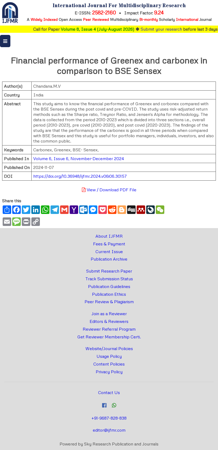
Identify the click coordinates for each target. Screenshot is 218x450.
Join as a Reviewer (109, 313)
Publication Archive (109, 259)
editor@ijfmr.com (109, 430)
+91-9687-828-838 (109, 418)
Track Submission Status (109, 278)
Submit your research (157, 29)
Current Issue (109, 251)
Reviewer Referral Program (109, 329)
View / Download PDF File (111, 189)
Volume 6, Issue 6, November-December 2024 (78, 158)
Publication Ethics (109, 294)
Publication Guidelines (109, 286)
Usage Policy (109, 356)
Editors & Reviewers (109, 321)
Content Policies (109, 364)
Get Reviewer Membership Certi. (109, 336)
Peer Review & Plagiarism (109, 301)
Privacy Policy (109, 371)
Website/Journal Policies (109, 348)
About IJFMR (109, 236)
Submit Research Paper (109, 271)
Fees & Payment (109, 243)
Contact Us (109, 392)
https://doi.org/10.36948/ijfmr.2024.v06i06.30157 (80, 176)
